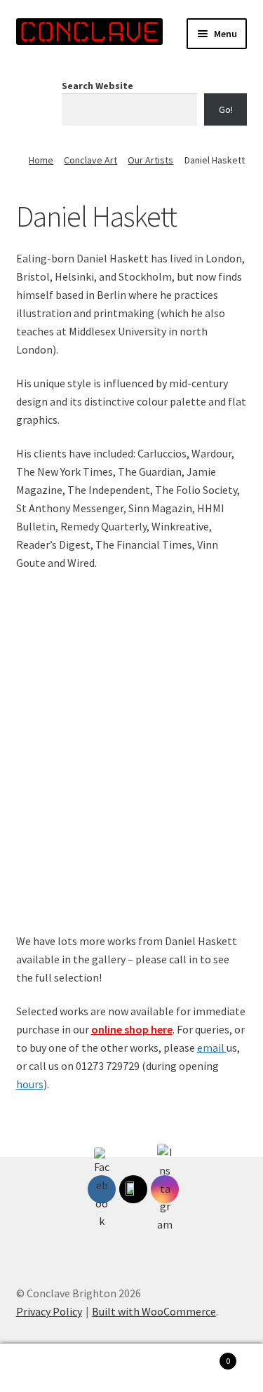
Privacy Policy (49, 1311)
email (212, 1047)
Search (131, 1368)
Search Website (97, 85)
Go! (226, 109)
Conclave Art (90, 160)
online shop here (132, 1029)
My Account (44, 1368)
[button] (230, 605)
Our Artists (150, 160)
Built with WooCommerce (154, 1311)
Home (41, 160)
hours (29, 1084)
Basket (202, 1356)
